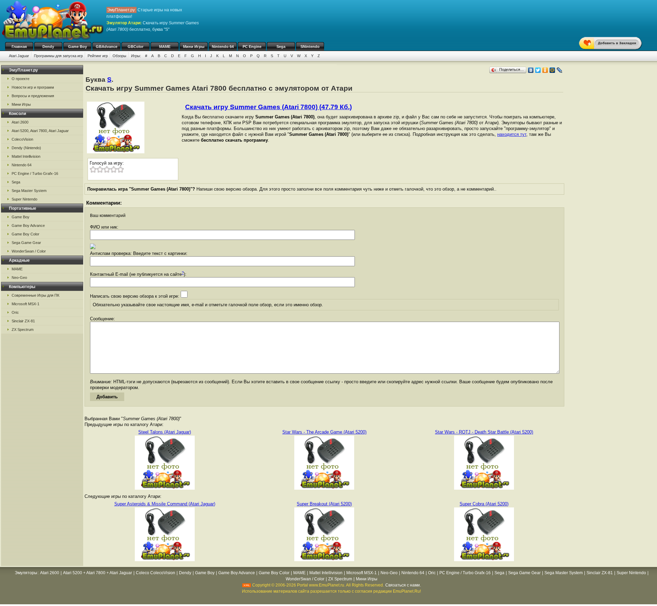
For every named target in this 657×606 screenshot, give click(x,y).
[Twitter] (538, 70)
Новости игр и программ (33, 87)
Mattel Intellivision (26, 156)
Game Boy (77, 46)
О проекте (20, 79)
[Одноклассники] (545, 70)
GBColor (135, 46)
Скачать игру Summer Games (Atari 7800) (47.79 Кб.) (268, 107)
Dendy (48, 46)
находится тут (511, 134)
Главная (19, 46)
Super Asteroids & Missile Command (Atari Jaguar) (164, 503)
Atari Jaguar (19, 56)
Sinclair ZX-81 (23, 321)
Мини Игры (193, 46)
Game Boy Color (25, 234)
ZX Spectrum (23, 329)
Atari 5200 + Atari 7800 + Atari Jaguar (97, 572)
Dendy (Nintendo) (26, 148)
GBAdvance (106, 46)
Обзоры (119, 56)
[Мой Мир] (552, 70)
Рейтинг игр (98, 56)
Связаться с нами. (403, 585)
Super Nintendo (24, 199)
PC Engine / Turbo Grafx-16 (35, 173)
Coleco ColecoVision (155, 572)
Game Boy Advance (28, 225)
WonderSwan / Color (29, 251)
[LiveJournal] (559, 70)
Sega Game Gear (26, 243)
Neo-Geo (19, 277)
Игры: (136, 56)
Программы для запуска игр (58, 56)
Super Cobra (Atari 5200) (484, 503)
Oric (15, 312)
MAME (164, 46)
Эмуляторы (26, 572)
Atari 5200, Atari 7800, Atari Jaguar (40, 131)
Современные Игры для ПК (35, 295)
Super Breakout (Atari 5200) (324, 503)
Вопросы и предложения (33, 96)
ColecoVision (22, 139)
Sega (280, 46)
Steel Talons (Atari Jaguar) (164, 432)
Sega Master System (29, 191)
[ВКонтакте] (530, 70)
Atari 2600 (20, 122)
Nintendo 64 (223, 46)
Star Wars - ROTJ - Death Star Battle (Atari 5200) (484, 432)
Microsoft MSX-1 (25, 304)
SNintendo (310, 46)
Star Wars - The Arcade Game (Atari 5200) (324, 432)
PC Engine (252, 46)
